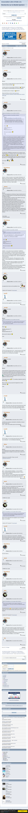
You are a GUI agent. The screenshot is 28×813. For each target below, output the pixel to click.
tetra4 (5, 481)
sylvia (14, 737)
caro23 (5, 293)
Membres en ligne (6, 757)
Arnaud (7, 770)
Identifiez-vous (6, 685)
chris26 (5, 70)
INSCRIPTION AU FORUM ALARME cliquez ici (14, 20)
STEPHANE (8, 800)
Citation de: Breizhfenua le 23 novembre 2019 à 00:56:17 (11, 601)
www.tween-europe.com (6, 458)
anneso (5, 186)
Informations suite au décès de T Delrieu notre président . (12, 717)
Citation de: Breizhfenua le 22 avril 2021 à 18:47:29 (10, 113)
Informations (6, 811)
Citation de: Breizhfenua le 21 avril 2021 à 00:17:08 (11, 232)
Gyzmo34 (7, 775)
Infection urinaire (5, 721)
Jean (3, 718)
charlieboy (8, 773)
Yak (5, 638)
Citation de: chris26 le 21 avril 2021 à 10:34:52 (11, 115)
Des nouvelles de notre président (8, 727)
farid (6, 790)
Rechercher (6, 679)
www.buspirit (15, 290)
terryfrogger (8, 796)
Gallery (5, 682)
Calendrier (5, 681)
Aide (4, 678)
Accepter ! (22, 811)
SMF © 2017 (14, 809)
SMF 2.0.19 (9, 809)
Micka (5, 444)
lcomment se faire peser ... (7, 737)
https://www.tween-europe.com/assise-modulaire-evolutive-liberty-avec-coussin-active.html (13, 94)
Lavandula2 (15, 740)
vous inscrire (22, 10)
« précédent (21, 42)
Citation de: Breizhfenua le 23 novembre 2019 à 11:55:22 (11, 511)
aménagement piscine (6, 730)
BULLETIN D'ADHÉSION (14, 700)
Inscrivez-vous (6, 686)
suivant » (24, 42)
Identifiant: (6, 665)
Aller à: (25, 656)
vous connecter (15, 10)
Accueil (4, 675)
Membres (5, 683)
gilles (5, 273)
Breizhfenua (7, 50)
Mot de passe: (5, 666)
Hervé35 (11, 724)
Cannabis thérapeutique (6, 734)
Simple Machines (18, 809)
